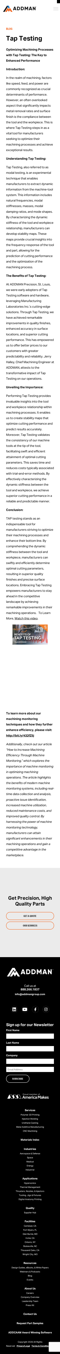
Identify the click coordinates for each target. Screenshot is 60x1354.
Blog (30, 1276)
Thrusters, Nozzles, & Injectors (30, 1191)
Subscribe (17, 1078)
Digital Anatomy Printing (30, 1199)
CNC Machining (30, 1131)
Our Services (30, 925)
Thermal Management (30, 1187)
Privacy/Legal (23, 1346)
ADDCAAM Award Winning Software (30, 1332)
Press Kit (30, 1305)
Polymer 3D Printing (30, 1115)
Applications (30, 1178)
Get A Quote (30, 916)
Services (30, 1110)
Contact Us (30, 1314)
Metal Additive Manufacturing (30, 1127)
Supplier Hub (30, 1213)
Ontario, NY (30, 1242)
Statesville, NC (30, 1246)
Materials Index (30, 1140)
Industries (30, 1149)
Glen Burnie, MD (30, 1234)
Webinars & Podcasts (30, 1272)
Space (30, 1158)
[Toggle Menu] (55, 8)
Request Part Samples (30, 1323)
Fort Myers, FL (30, 1230)
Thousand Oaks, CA (30, 1250)
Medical (30, 1162)
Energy (30, 1166)
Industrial (30, 1170)
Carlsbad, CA (30, 1226)
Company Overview (30, 1297)
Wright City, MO (30, 1254)
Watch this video (26, 618)
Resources (30, 1263)
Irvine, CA (30, 1238)
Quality (30, 1208)
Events (30, 1280)
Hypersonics (30, 1183)
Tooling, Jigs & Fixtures (30, 1195)
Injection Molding (30, 1119)
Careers (30, 1293)
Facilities (30, 1221)
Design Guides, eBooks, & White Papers (30, 1268)
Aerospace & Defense (30, 1154)
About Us (30, 1288)
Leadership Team (30, 1301)
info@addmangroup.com (30, 994)
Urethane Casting (30, 1123)
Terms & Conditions (41, 1346)
